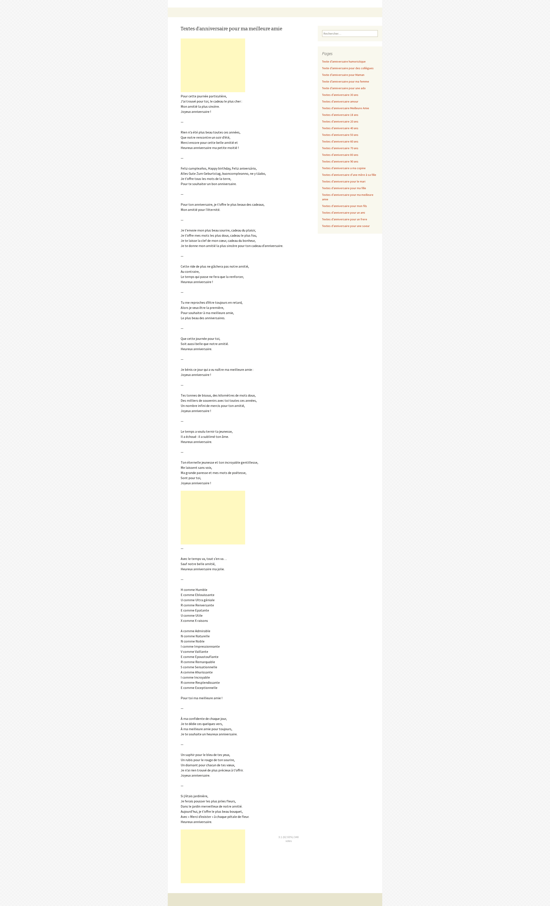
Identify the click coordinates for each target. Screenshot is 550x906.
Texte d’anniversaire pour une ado (344, 88)
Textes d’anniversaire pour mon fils (344, 206)
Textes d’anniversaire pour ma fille (344, 188)
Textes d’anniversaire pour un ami (343, 213)
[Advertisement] (213, 65)
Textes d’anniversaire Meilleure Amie (345, 108)
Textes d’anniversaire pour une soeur (346, 226)
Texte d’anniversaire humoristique (344, 61)
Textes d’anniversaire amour (340, 101)
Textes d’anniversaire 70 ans (340, 148)
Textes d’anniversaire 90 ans (340, 161)
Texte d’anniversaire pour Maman (343, 75)
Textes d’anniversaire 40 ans (340, 128)
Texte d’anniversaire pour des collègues (348, 68)
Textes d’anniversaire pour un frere (344, 219)
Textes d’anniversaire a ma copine (344, 168)
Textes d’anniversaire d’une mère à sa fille (349, 175)
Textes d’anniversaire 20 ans (340, 121)
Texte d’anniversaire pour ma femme (345, 81)
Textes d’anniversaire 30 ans (340, 95)
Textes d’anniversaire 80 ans (340, 155)
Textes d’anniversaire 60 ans (340, 141)
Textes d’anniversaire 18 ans (340, 115)
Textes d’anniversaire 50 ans (340, 135)
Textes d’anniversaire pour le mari (343, 181)
